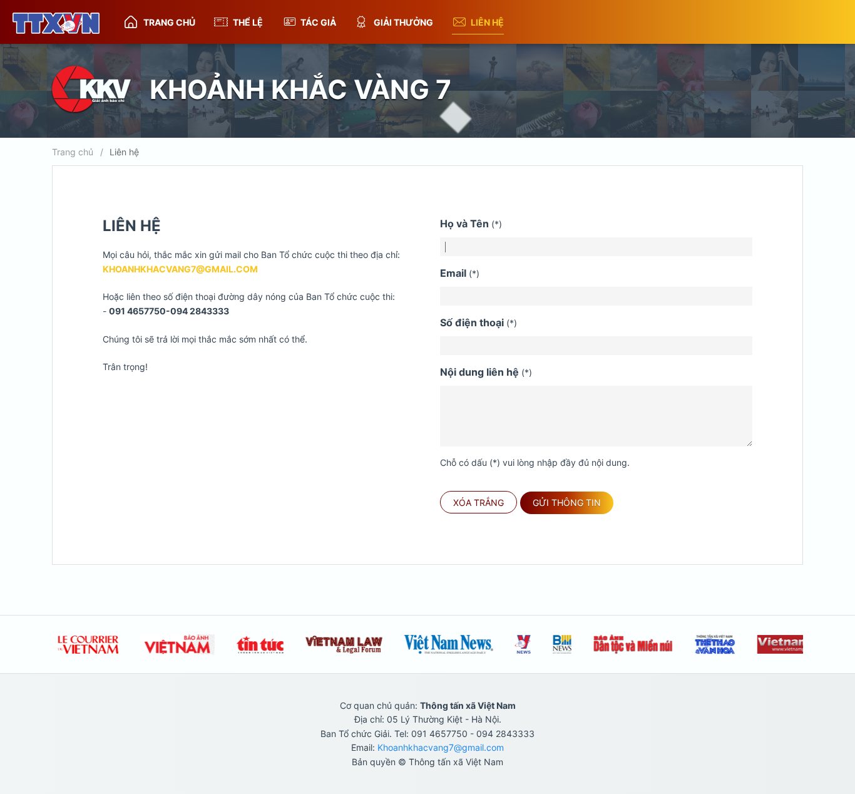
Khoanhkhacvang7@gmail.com (180, 269)
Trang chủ (169, 22)
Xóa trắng (478, 502)
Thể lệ (248, 22)
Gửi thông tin (567, 502)
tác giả (318, 22)
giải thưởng (403, 22)
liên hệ (487, 22)
